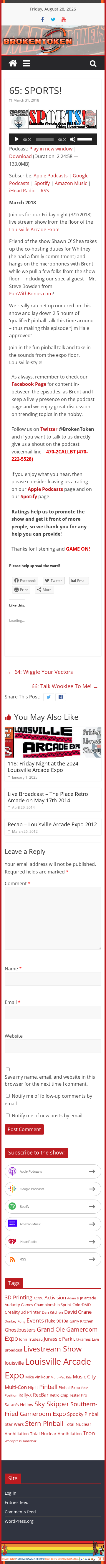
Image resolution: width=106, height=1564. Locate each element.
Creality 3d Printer (23, 1312)
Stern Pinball (44, 1423)
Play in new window (50, 148)
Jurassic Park (58, 1339)
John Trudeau (31, 1339)
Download (20, 156)
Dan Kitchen (52, 1312)
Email (13, 1002)
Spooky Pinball (83, 1414)
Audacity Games (19, 1304)
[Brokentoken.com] (52, 29)
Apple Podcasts (51, 175)
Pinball (48, 1387)
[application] (53, 139)
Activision (55, 1297)
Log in (10, 1493)
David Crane (78, 1311)
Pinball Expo (69, 1387)
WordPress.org (19, 1521)
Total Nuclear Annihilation (56, 1433)
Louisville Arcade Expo (33, 229)
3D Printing (18, 1297)
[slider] (85, 138)
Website (14, 1036)
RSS (45, 190)
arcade (90, 1298)
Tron (89, 1433)
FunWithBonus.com (31, 293)
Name (13, 968)
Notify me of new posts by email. (48, 1115)
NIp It (33, 1387)
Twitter (48, 429)
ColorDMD (81, 1304)
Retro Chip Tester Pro (68, 1395)
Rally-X (25, 1395)
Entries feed (17, 1502)
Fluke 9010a (56, 1321)
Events (35, 1320)
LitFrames (82, 1339)
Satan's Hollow (19, 1404)
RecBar (41, 1395)
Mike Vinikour (37, 1377)
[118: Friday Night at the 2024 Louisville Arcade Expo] (53, 730)
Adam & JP (75, 1298)
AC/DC (38, 1298)
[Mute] (73, 139)
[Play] (17, 139)
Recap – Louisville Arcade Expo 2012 (52, 824)
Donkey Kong (15, 1321)
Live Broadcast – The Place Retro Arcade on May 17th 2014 (48, 797)
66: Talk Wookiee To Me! (65, 686)
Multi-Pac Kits (61, 1377)
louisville (14, 1363)
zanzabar (30, 1441)
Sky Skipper (51, 1403)
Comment (18, 883)
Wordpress (13, 1441)
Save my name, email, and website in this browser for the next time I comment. (50, 1080)
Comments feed (20, 1512)
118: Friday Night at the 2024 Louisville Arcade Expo (43, 766)
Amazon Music (71, 183)
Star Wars (14, 1424)
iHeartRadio (22, 190)
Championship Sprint (52, 1304)
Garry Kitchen (81, 1321)
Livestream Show (53, 1349)
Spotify (42, 183)
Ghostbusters (20, 1329)
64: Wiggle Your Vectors (40, 671)
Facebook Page (28, 384)
